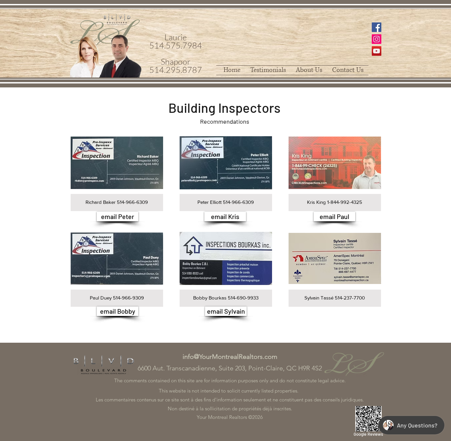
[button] (117, 171)
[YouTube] (376, 51)
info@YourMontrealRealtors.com (230, 357)
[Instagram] (376, 39)
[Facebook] (376, 27)
